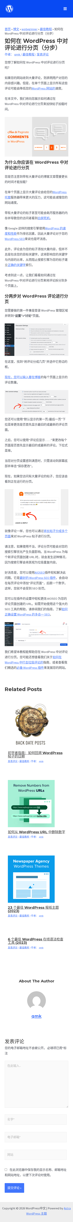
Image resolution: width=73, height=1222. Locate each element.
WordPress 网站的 (43, 88)
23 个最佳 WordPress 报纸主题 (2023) (33, 909)
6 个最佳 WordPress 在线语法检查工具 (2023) (35, 941)
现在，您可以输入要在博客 (23, 377)
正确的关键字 (17, 265)
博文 (16, 29)
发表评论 (43, 54)
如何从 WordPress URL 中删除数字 (36, 832)
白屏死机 (44, 218)
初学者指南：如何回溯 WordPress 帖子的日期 (35, 754)
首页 (8, 29)
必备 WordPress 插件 (30, 668)
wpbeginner (29, 29)
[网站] (36, 1155)
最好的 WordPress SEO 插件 (38, 578)
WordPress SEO (15, 239)
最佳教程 (46, 29)
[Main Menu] (65, 9)
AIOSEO (40, 572)
